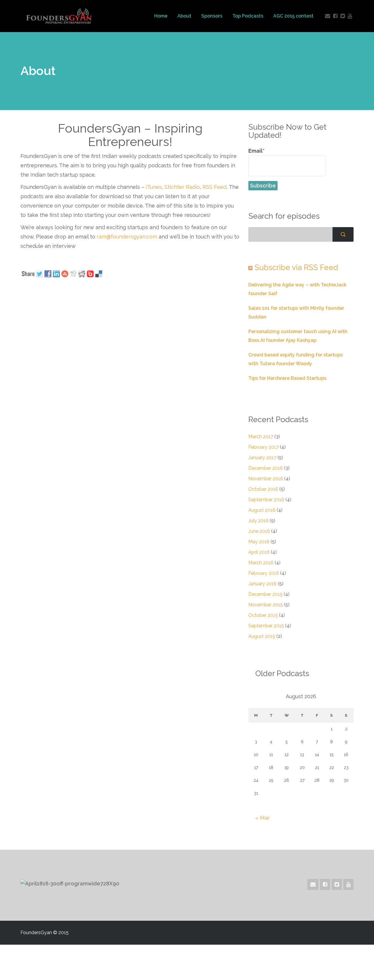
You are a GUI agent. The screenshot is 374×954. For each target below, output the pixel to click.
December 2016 (265, 468)
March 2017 (260, 436)
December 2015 (265, 594)
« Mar (262, 818)
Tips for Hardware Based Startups (287, 378)
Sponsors (211, 16)
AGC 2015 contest (293, 16)
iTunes (154, 187)
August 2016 (262, 510)
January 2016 (262, 583)
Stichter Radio (182, 187)
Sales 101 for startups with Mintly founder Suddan (296, 312)
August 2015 (261, 636)
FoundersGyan (58, 16)
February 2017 (263, 447)
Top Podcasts (247, 16)
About (184, 16)
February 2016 (263, 573)
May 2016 (258, 541)
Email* (256, 151)
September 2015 (266, 626)
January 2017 (262, 457)
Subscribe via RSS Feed (296, 267)
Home (160, 16)
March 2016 (260, 562)
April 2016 (259, 552)
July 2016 (258, 520)
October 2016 (263, 489)
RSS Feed (214, 187)
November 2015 (265, 604)
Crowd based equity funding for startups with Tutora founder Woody (295, 359)
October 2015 (263, 615)
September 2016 (266, 499)
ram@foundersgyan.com (127, 237)
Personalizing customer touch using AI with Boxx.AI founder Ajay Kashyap (297, 336)
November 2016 (265, 478)
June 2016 (259, 531)
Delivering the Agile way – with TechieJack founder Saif (297, 289)
